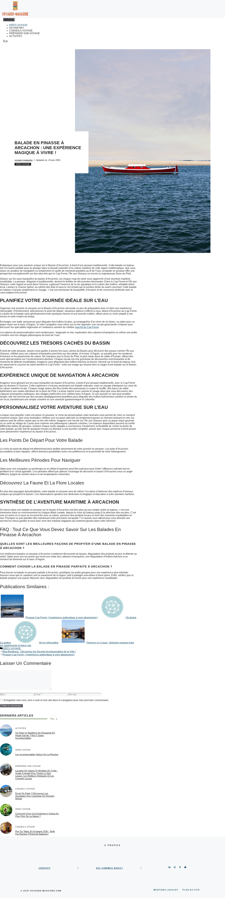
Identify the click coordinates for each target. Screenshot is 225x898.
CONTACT (45, 868)
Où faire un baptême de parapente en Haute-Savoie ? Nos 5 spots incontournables (35, 735)
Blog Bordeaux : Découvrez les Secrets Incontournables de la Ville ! (39, 651)
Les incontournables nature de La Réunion (36, 754)
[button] (5, 41)
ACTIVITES (15, 36)
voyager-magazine (24, 160)
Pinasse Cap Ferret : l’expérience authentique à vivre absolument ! (38, 654)
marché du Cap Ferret (87, 327)
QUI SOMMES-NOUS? (109, 868)
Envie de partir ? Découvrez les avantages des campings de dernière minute (34, 796)
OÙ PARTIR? (16, 28)
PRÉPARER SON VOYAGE (24, 33)
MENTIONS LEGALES (166, 890)
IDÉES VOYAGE (18, 25)
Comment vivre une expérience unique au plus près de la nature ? (37, 815)
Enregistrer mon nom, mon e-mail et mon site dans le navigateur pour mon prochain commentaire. (56, 700)
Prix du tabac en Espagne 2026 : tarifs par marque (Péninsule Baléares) (35, 832)
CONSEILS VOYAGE (21, 30)
